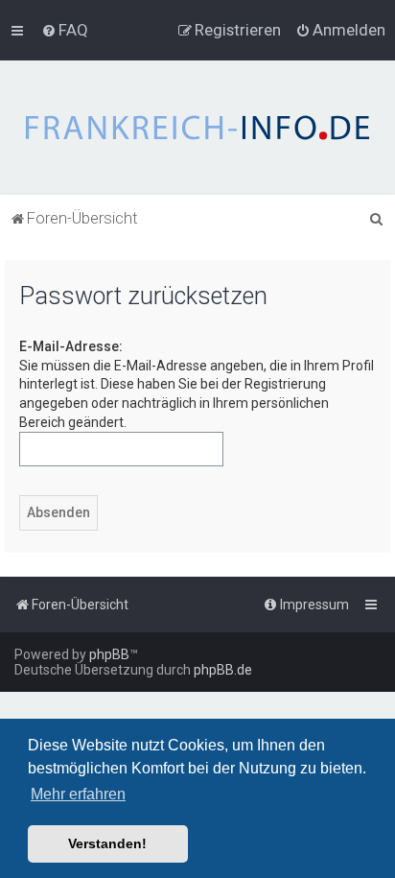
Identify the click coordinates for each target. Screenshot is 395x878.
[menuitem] (64, 29)
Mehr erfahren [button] (78, 794)
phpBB (109, 654)
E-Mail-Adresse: (71, 346)
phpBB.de (223, 669)
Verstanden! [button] (107, 843)
